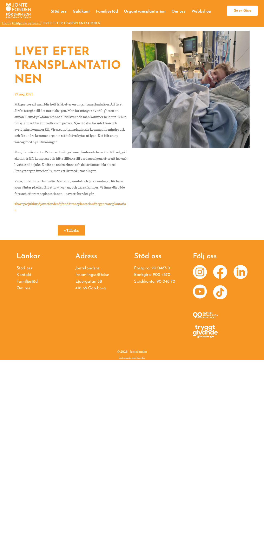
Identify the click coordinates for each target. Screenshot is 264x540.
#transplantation (81, 204)
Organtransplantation (144, 12)
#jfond (63, 204)
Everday (141, 357)
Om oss (178, 12)
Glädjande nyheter (26, 23)
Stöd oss (59, 12)
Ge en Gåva (242, 10)
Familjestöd (107, 12)
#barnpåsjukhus (26, 204)
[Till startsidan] (18, 10)
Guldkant (81, 12)
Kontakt (23, 275)
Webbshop (201, 12)
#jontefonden (49, 204)
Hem (5, 23)
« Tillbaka (71, 230)
